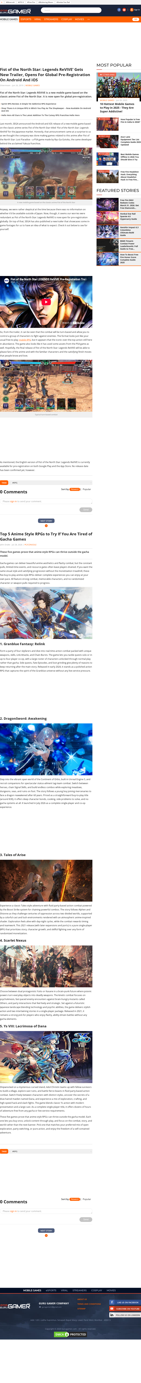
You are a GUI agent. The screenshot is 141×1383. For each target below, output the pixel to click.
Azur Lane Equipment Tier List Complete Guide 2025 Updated (131, 141)
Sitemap (81, 1308)
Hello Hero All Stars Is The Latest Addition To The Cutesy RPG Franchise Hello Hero (40, 115)
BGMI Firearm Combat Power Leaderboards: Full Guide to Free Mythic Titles (129, 245)
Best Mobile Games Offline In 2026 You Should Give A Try (130, 157)
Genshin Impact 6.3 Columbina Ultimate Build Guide (129, 231)
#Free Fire (31, 2)
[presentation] (9, 482)
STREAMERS (51, 19)
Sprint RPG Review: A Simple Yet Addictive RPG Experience (28, 104)
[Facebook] (119, 10)
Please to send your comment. (22, 501)
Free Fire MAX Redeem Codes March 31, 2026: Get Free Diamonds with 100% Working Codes (129, 204)
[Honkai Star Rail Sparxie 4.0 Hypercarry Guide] (108, 218)
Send (86, 510)
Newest (75, 489)
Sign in (137, 9)
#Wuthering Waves (46, 2)
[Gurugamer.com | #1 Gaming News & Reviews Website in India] (16, 11)
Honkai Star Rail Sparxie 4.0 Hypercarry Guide (128, 216)
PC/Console (30, 544)
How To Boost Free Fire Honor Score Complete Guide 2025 (129, 258)
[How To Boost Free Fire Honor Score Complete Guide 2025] (108, 259)
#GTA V (21, 2)
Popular (87, 489)
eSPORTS (26, 19)
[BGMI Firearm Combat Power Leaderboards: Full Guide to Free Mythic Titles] (108, 245)
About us (82, 1299)
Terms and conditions (89, 1304)
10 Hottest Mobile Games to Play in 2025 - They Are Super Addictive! (117, 107)
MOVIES (79, 19)
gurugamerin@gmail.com (52, 1307)
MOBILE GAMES (32, 1290)
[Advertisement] (46, 44)
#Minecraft (10, 2)
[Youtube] (124, 10)
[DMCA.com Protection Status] (70, 1337)
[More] (89, 19)
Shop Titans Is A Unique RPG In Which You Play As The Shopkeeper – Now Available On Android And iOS (46, 109)
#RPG (14, 482)
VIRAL (37, 19)
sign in (13, 501)
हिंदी (135, 19)
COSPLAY (66, 19)
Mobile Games (32, 85)
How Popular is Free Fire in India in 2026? (130, 120)
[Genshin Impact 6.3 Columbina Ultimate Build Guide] (108, 231)
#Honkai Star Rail (63, 2)
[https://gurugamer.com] (15, 1305)
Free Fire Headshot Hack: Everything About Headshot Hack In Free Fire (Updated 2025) (130, 175)
